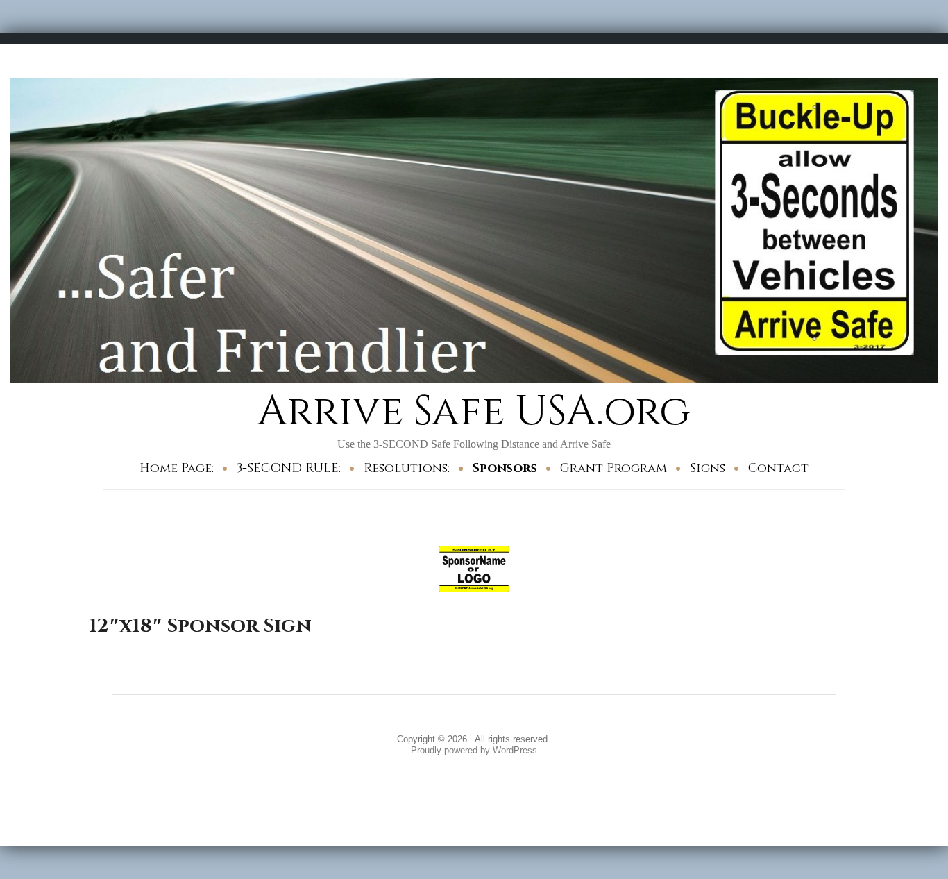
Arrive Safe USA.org (474, 411)
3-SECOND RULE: (289, 468)
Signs (707, 468)
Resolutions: (407, 468)
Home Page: (176, 468)
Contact (778, 468)
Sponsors (505, 468)
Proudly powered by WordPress (474, 750)
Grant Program (613, 468)
